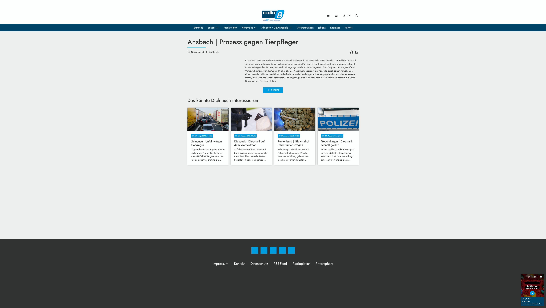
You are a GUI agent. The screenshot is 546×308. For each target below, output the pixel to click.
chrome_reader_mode (356, 52)
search (357, 15)
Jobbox (322, 28)
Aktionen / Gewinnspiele (275, 28)
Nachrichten (230, 28)
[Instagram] (196, 16)
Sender (211, 28)
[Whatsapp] (202, 16)
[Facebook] (190, 16)
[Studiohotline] (207, 16)
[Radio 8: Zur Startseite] (273, 15)
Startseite (198, 28)
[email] (213, 16)
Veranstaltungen (305, 28)
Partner (348, 28)
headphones (351, 52)
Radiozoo (335, 28)
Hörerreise (247, 28)
